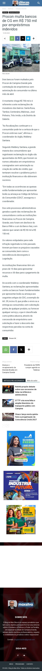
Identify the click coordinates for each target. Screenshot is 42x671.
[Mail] (24, 655)
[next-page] (7, 425)
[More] (33, 38)
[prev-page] (3, 425)
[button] (4, 3)
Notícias (10, 9)
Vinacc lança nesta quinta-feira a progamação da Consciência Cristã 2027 (26, 417)
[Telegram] (28, 38)
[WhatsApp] (12, 38)
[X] (22, 38)
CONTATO (29, 664)
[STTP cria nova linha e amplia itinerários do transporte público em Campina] (8, 403)
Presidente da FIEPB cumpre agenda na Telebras (32, 367)
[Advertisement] (21, 567)
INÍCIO (11, 664)
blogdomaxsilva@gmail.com (24, 640)
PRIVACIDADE (19, 664)
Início (4, 9)
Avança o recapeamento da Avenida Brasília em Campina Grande (9, 368)
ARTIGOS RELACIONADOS (14, 381)
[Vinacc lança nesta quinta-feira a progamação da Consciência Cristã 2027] (8, 417)
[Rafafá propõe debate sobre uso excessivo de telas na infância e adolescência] (8, 389)
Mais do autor (32, 381)
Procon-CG (12, 338)
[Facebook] (17, 38)
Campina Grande (21, 9)
